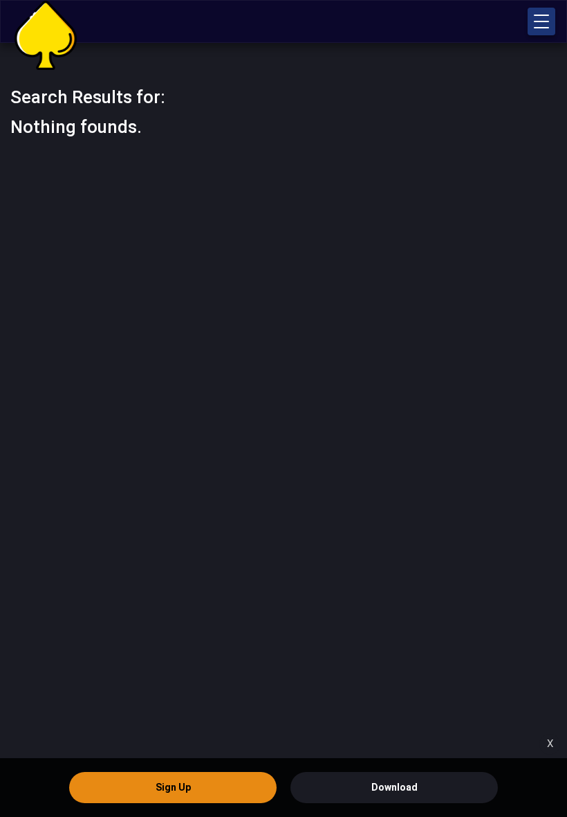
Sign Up (173, 787)
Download (394, 787)
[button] (541, 21)
